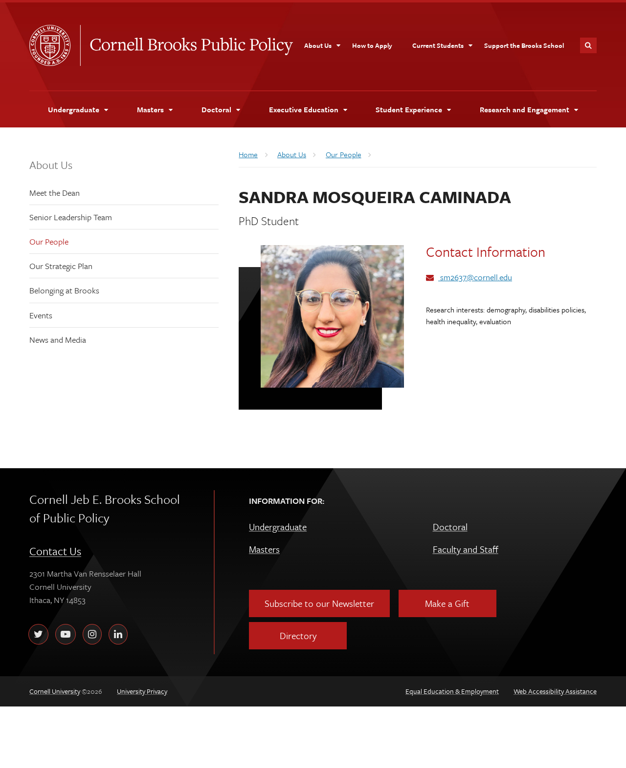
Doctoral (450, 526)
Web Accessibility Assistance (555, 691)
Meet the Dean (54, 193)
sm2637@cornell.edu (475, 277)
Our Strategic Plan (60, 266)
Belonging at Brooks (64, 290)
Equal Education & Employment (452, 691)
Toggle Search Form (588, 45)
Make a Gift (447, 603)
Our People (48, 241)
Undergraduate (278, 526)
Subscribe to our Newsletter (319, 603)
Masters (264, 549)
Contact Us (55, 551)
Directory (298, 635)
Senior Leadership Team (70, 217)
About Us (50, 165)
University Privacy (142, 691)
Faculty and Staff (465, 549)
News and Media (57, 339)
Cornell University (54, 45)
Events (40, 315)
